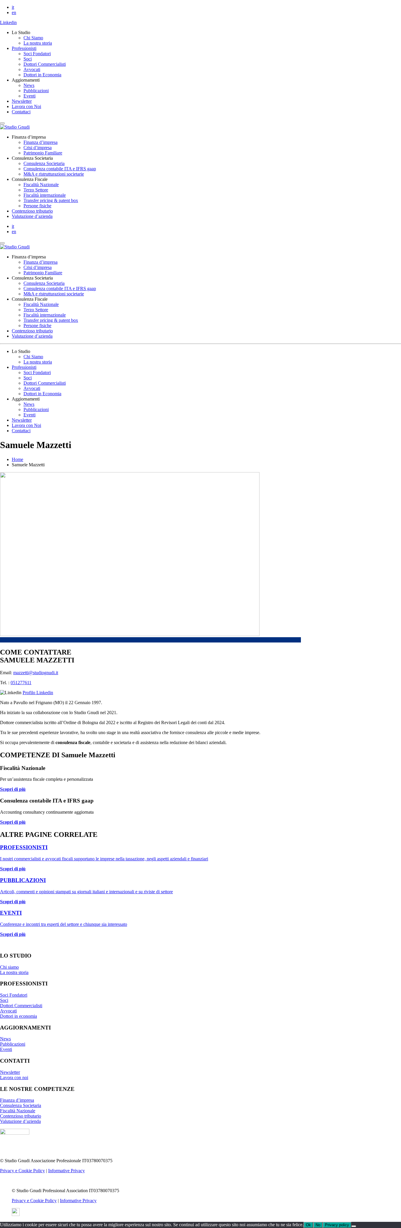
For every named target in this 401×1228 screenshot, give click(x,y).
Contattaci (21, 111)
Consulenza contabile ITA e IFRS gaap (59, 168)
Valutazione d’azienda (32, 216)
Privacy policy (337, 1225)
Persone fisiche (37, 205)
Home (17, 459)
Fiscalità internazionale (44, 195)
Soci (27, 58)
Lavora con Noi (26, 106)
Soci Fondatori (37, 53)
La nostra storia (37, 43)
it (13, 7)
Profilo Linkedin (38, 692)
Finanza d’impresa (40, 142)
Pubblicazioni (36, 90)
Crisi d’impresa (37, 147)
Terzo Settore (35, 189)
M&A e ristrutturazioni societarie (53, 173)
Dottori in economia (18, 1016)
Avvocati (31, 69)
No (318, 1225)
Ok (308, 1225)
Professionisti (24, 48)
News (28, 85)
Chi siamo (9, 967)
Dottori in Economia (42, 74)
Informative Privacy (66, 1170)
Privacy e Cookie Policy (22, 1170)
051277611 (21, 682)
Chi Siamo (33, 37)
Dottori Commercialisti (44, 64)
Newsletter (22, 101)
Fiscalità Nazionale (41, 184)
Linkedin (8, 22)
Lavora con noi (14, 1077)
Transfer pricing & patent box (50, 200)
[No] (353, 1226)
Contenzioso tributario (32, 210)
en (14, 12)
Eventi (29, 95)
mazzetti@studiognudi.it (35, 672)
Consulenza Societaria (44, 163)
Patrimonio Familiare (42, 152)
